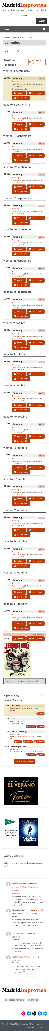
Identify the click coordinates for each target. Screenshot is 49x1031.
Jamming (12, 50)
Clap (13, 719)
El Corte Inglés (22, 98)
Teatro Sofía (14, 723)
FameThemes (42, 1027)
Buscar (24, 16)
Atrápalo (20, 93)
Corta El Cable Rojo (19, 732)
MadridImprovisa (19, 884)
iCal (42, 695)
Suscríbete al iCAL (36, 61)
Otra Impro (15, 706)
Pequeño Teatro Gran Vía (18, 737)
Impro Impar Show (18, 747)
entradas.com (37, 93)
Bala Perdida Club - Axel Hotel (20, 752)
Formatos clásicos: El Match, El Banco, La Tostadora (25, 887)
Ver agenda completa (24, 761)
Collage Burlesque (16, 708)
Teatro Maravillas (18, 84)
